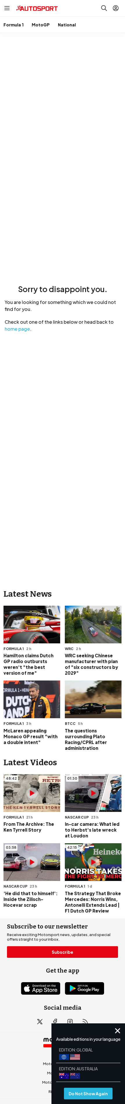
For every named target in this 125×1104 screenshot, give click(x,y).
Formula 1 (13, 24)
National (67, 24)
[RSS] (85, 1021)
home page (17, 329)
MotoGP (41, 24)
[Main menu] (7, 8)
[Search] (104, 8)
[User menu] (116, 8)
